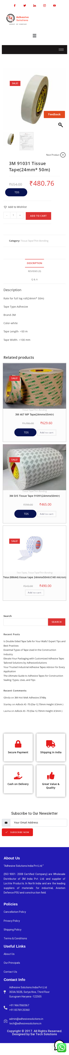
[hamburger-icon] (61, 49)
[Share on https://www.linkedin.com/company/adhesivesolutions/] (34, 5)
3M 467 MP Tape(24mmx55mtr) (34, 414)
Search (7, 616)
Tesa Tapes (22, 572)
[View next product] (63, 154)
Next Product (52, 154)
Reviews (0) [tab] (34, 271)
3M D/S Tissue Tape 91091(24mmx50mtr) (34, 496)
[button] (34, 35)
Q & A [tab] (34, 279)
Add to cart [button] (47, 432)
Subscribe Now (19, 832)
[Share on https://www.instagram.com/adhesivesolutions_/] (44, 5)
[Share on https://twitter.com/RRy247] (24, 5)
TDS (16, 192)
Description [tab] (34, 263)
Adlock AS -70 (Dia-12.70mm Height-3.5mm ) (39, 704)
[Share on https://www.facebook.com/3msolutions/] (14, 5)
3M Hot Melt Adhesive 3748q (30, 697)
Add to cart (38, 215)
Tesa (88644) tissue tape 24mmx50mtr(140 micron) (34, 577)
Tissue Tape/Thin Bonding (34, 240)
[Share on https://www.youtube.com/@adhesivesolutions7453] (54, 5)
